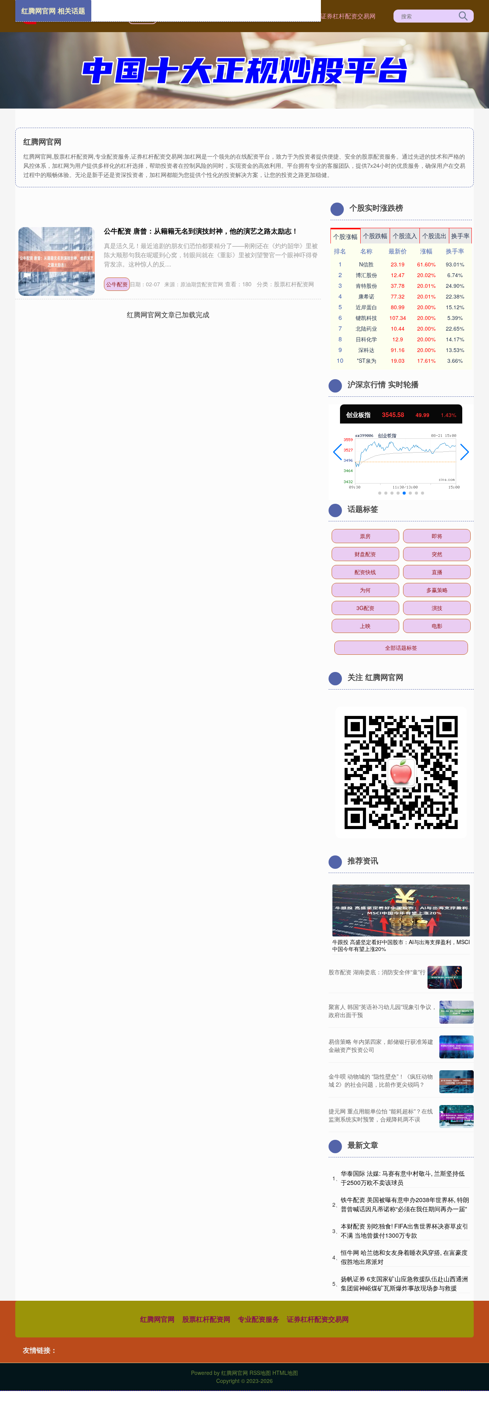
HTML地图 (285, 1372)
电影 (437, 626)
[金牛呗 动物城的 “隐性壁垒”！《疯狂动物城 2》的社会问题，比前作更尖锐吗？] (456, 1081)
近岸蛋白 (366, 307)
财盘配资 (365, 554)
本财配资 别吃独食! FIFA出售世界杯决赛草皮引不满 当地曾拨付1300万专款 (404, 1231)
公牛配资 (117, 284)
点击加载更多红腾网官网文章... (168, 314)
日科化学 (366, 339)
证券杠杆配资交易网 (348, 15)
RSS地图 (260, 1372)
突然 (437, 554)
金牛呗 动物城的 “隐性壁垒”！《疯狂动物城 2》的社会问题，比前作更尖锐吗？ (381, 1080)
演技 (437, 608)
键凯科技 (366, 317)
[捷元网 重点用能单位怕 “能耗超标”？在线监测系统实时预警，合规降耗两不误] (456, 1116)
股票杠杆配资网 (206, 1319)
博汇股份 (366, 275)
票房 (365, 536)
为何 (365, 590)
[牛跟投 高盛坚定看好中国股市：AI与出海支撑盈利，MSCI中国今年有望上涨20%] (401, 910)
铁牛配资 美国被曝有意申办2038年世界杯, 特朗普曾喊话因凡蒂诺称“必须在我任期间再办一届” (405, 1204)
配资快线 (365, 572)
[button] (337, 452)
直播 (437, 572)
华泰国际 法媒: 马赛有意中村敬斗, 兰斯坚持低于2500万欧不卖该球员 (403, 1178)
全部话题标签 (401, 647)
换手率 (460, 235)
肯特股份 (366, 285)
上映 (365, 626)
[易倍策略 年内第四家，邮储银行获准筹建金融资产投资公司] (456, 1046)
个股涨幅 (345, 236)
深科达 (366, 350)
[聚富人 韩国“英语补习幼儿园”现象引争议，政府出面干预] (456, 1012)
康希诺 (366, 296)
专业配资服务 (258, 1319)
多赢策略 (437, 590)
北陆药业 (366, 328)
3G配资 (365, 608)
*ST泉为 (366, 360)
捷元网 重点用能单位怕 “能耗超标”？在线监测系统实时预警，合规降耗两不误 (381, 1115)
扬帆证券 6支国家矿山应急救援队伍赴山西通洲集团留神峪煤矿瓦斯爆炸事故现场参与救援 (404, 1283)
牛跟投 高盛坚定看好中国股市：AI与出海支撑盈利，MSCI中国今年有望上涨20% (401, 945)
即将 (437, 536)
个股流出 (434, 235)
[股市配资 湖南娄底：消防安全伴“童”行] (444, 977)
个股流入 (405, 235)
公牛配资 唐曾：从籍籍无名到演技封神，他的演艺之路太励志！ (201, 231)
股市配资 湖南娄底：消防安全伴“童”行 (377, 972)
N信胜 (366, 264)
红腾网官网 (157, 1319)
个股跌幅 (375, 235)
